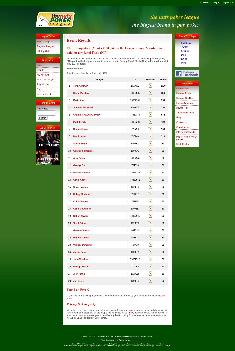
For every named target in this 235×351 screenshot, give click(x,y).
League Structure (184, 103)
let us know (127, 312)
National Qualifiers (185, 98)
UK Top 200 (43, 51)
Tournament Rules (185, 112)
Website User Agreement (92, 344)
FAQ (178, 117)
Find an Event (44, 94)
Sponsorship (120, 344)
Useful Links (182, 144)
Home (40, 65)
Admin (161, 344)
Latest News (182, 88)
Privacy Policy (108, 344)
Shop (39, 89)
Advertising (131, 344)
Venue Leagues (44, 41)
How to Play (182, 108)
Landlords (141, 344)
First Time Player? (46, 79)
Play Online (43, 84)
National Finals (183, 93)
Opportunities (183, 127)
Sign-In (40, 70)
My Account (43, 75)
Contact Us (182, 122)
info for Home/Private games (186, 138)
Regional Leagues (46, 46)
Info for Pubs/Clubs (186, 132)
